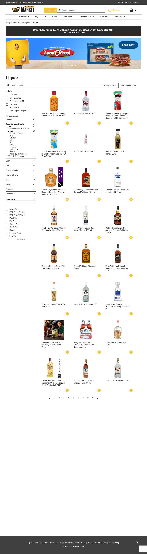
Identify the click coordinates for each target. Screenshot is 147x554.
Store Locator (55, 542)
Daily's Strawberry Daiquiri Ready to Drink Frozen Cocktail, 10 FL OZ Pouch (116, 115)
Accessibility (113, 542)
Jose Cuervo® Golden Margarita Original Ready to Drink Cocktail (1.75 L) (53, 383)
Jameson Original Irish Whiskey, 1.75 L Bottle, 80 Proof (53, 344)
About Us (44, 542)
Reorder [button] (116, 10)
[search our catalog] (59, 10)
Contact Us (68, 542)
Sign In (122, 2)
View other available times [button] (73, 32)
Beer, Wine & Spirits (21, 22)
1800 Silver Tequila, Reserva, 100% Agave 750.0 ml (117, 306)
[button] (35, 2)
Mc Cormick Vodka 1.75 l (84, 113)
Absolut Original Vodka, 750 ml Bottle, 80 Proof (117, 191)
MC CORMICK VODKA (83, 152)
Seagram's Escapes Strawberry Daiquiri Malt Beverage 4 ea (84, 344)
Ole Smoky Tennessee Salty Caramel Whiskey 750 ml (86, 191)
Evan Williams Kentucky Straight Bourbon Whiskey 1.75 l (116, 268)
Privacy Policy (87, 542)
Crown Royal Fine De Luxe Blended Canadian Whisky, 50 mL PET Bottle (53, 192)
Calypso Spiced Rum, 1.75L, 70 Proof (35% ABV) (54, 267)
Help (77, 542)
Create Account (132, 2)
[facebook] (137, 543)
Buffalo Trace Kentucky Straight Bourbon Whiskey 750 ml (116, 230)
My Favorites (10, 2)
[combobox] (50, 10)
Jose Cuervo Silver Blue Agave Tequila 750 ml (84, 229)
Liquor (36, 22)
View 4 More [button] (21, 239)
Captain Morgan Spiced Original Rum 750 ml (83, 382)
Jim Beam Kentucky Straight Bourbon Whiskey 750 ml (54, 229)
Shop (8, 22)
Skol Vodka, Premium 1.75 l (117, 381)
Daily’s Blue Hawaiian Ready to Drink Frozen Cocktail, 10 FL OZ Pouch (54, 154)
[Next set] (97, 397)
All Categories (12, 116)
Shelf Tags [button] (10, 199)
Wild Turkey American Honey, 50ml (114, 153)
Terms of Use (100, 542)
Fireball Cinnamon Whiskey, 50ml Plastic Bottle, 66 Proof (54, 114)
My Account (33, 542)
